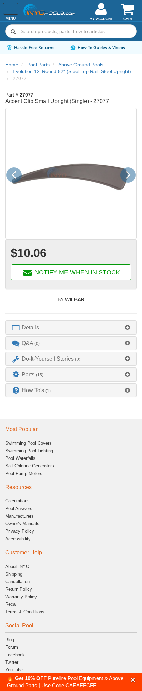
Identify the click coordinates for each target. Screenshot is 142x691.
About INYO (17, 566)
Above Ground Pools (80, 64)
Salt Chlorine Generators (29, 465)
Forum (11, 647)
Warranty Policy (21, 596)
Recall (11, 604)
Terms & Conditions (24, 611)
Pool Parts (38, 64)
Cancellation (17, 581)
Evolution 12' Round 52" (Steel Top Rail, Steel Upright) (72, 71)
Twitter (11, 662)
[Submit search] (13, 31)
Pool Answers (18, 508)
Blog (9, 639)
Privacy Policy (19, 531)
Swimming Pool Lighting (29, 450)
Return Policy (18, 589)
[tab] (71, 327)
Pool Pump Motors (23, 473)
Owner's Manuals (22, 523)
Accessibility (18, 538)
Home (11, 64)
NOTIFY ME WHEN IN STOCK (76, 272)
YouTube (14, 669)
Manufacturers (19, 516)
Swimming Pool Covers (28, 443)
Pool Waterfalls (20, 458)
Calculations (17, 500)
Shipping (13, 574)
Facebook (15, 654)
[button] (133, 680)
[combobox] (71, 31)
